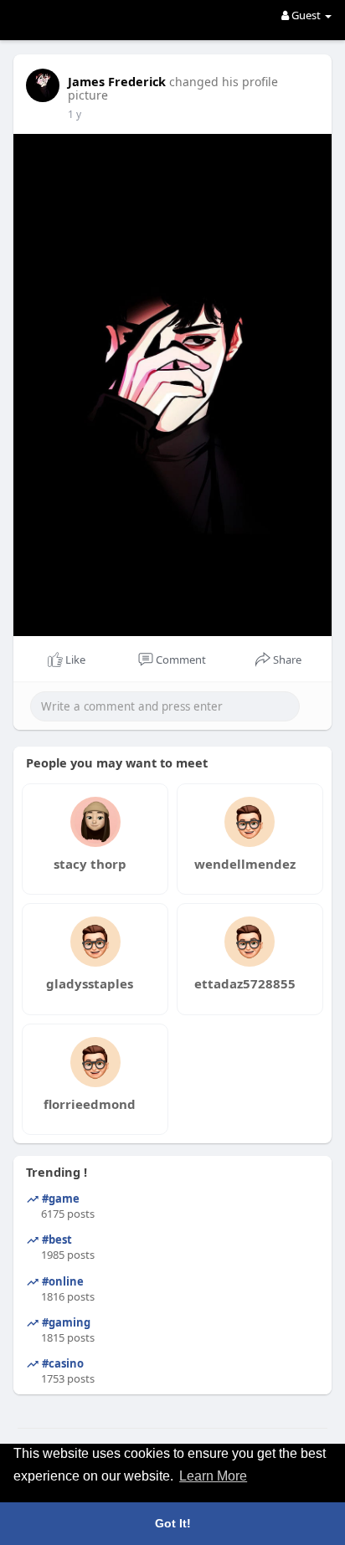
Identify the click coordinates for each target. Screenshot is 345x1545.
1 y (74, 114)
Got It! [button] (173, 1523)
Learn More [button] (213, 1476)
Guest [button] (306, 15)
